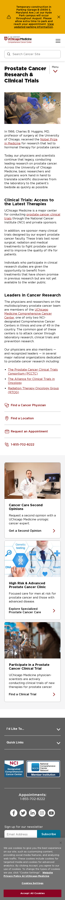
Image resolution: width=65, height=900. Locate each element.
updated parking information (33, 26)
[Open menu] (58, 41)
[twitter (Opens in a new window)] (23, 813)
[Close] (61, 843)
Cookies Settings (32, 883)
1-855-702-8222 (32, 797)
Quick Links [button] (14, 742)
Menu (55, 67)
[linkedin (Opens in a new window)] (32, 813)
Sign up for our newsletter (23, 827)
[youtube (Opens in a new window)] (51, 813)
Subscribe (49, 834)
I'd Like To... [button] (15, 728)
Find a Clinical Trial (22, 694)
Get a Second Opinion (25, 530)
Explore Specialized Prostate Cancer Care (25, 610)
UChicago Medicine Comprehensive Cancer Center (28, 313)
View (50, 24)
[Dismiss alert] (59, 17)
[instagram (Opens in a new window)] (42, 813)
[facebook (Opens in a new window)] (13, 813)
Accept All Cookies (32, 893)
